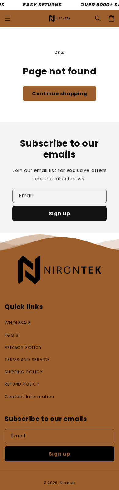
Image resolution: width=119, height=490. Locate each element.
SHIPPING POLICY (24, 372)
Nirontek (68, 482)
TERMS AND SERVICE (27, 360)
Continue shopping (59, 93)
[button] (7, 18)
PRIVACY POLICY (23, 347)
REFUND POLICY (22, 384)
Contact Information (29, 397)
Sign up (59, 213)
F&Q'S (12, 335)
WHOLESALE (18, 323)
